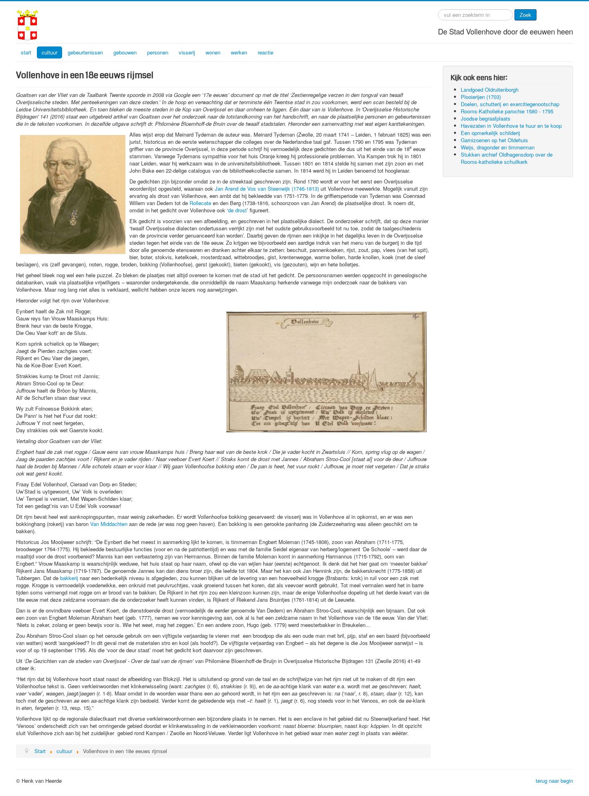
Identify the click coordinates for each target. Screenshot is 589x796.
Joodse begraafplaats (485, 118)
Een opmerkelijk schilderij (490, 133)
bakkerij (69, 578)
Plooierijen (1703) (481, 97)
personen (157, 52)
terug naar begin (554, 780)
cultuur (49, 52)
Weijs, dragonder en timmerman (498, 147)
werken (239, 52)
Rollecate (200, 203)
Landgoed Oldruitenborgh (489, 89)
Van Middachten (108, 524)
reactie (265, 52)
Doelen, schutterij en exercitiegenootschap (510, 104)
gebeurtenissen (85, 52)
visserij (187, 52)
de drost (237, 210)
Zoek (525, 14)
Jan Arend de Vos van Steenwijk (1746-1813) (267, 188)
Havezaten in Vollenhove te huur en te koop (511, 125)
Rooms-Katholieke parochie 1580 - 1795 (507, 111)
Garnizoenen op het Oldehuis (494, 140)
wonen (213, 52)
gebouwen (125, 52)
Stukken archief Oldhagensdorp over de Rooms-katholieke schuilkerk (507, 158)
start (26, 52)
